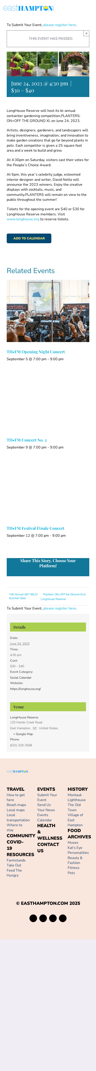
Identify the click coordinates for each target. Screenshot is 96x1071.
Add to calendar (29, 238)
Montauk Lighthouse (77, 797)
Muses (73, 842)
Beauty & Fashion (75, 860)
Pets (71, 872)
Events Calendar (44, 817)
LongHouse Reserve (24, 717)
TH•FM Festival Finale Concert (35, 528)
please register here (59, 24)
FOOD (74, 831)
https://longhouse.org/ (25, 689)
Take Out (14, 865)
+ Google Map (23, 734)
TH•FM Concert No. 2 (27, 440)
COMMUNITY (21, 836)
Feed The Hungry (14, 873)
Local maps (16, 810)
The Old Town (74, 807)
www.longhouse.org (23, 219)
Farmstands (16, 860)
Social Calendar (20, 678)
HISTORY (78, 789)
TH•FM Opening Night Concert (36, 351)
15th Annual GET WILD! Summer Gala (23, 596)
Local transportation (18, 817)
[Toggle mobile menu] (91, 8)
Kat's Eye (75, 847)
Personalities (78, 852)
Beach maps (16, 804)
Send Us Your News (46, 807)
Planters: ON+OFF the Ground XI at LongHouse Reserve (63, 596)
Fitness (73, 867)
